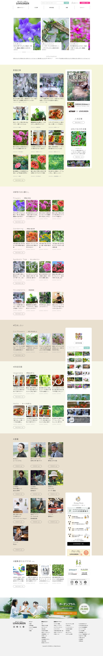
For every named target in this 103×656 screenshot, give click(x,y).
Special (82, 7)
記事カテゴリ (20, 7)
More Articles (18, 180)
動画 (30, 630)
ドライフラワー (57, 629)
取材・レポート (39, 151)
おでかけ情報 (57, 623)
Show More (78, 122)
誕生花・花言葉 (45, 625)
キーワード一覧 (82, 629)
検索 (67, 2)
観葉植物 (38, 127)
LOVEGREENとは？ (83, 623)
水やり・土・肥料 (69, 634)
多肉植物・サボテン (46, 639)
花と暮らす (50, 43)
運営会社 (81, 641)
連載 (67, 7)
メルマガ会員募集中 (83, 627)
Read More (77, 156)
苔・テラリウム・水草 (70, 623)
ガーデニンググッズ (58, 627)
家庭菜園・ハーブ (57, 176)
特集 (46, 102)
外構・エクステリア (45, 642)
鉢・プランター (69, 632)
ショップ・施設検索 (33, 627)
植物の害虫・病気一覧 (58, 630)
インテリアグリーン (70, 627)
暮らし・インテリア (24, 43)
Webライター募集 (82, 635)
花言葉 (36, 7)
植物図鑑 (51, 7)
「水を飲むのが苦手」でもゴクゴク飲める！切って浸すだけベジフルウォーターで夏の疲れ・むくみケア (67, 58)
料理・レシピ (56, 127)
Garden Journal (81, 43)
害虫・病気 (44, 641)
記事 (30, 623)
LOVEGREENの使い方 (83, 625)
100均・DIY (68, 625)
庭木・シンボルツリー (23, 102)
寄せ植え (44, 629)
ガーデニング (44, 627)
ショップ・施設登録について (84, 634)
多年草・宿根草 (45, 630)
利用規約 (81, 639)
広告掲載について (82, 632)
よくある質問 (81, 630)
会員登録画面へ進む (78, 544)
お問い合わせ (82, 637)
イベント (31, 629)
